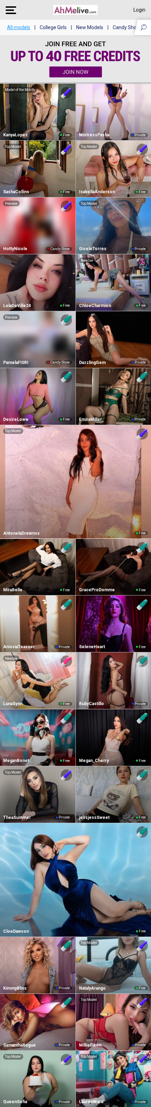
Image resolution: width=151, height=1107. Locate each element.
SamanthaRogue (19, 1045)
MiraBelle (12, 589)
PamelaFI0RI (15, 362)
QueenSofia (15, 1101)
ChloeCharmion (95, 305)
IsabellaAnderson (97, 191)
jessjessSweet (94, 817)
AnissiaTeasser (19, 646)
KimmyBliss (15, 988)
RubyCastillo (91, 703)
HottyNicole (15, 248)
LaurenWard (91, 1101)
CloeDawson (16, 931)
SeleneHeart (92, 646)
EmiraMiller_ (91, 419)
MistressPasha (94, 134)
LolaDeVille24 (17, 305)
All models (18, 27)
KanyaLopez (15, 134)
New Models (89, 27)
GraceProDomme (97, 589)
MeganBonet (16, 760)
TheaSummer (17, 817)
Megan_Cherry (94, 760)
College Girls (53, 27)
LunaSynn (12, 703)
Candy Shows (128, 27)
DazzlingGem (92, 362)
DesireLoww (15, 419)
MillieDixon (90, 1045)
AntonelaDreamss (21, 533)
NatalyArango (92, 988)
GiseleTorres (92, 248)
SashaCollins (16, 191)
